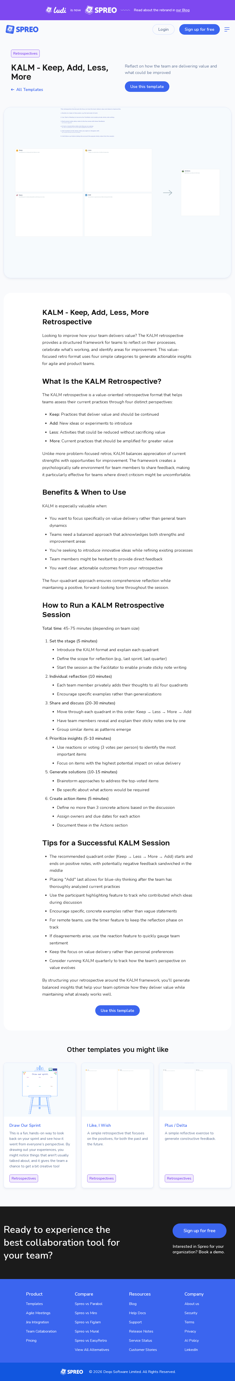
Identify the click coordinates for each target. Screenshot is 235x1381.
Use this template (147, 86)
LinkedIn (191, 1349)
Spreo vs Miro (86, 1313)
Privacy (190, 1331)
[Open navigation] (226, 29)
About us (192, 1303)
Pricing (31, 1340)
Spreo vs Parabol (88, 1303)
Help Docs (137, 1313)
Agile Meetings (38, 1313)
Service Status (140, 1340)
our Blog (183, 10)
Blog (133, 1303)
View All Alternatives (92, 1349)
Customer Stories (143, 1349)
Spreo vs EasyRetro (91, 1340)
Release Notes (141, 1331)
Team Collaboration (41, 1331)
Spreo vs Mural (87, 1331)
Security (191, 1313)
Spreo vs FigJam (88, 1322)
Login (163, 29)
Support (135, 1322)
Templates (34, 1303)
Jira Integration (37, 1322)
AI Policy (192, 1340)
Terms (189, 1322)
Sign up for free (199, 29)
